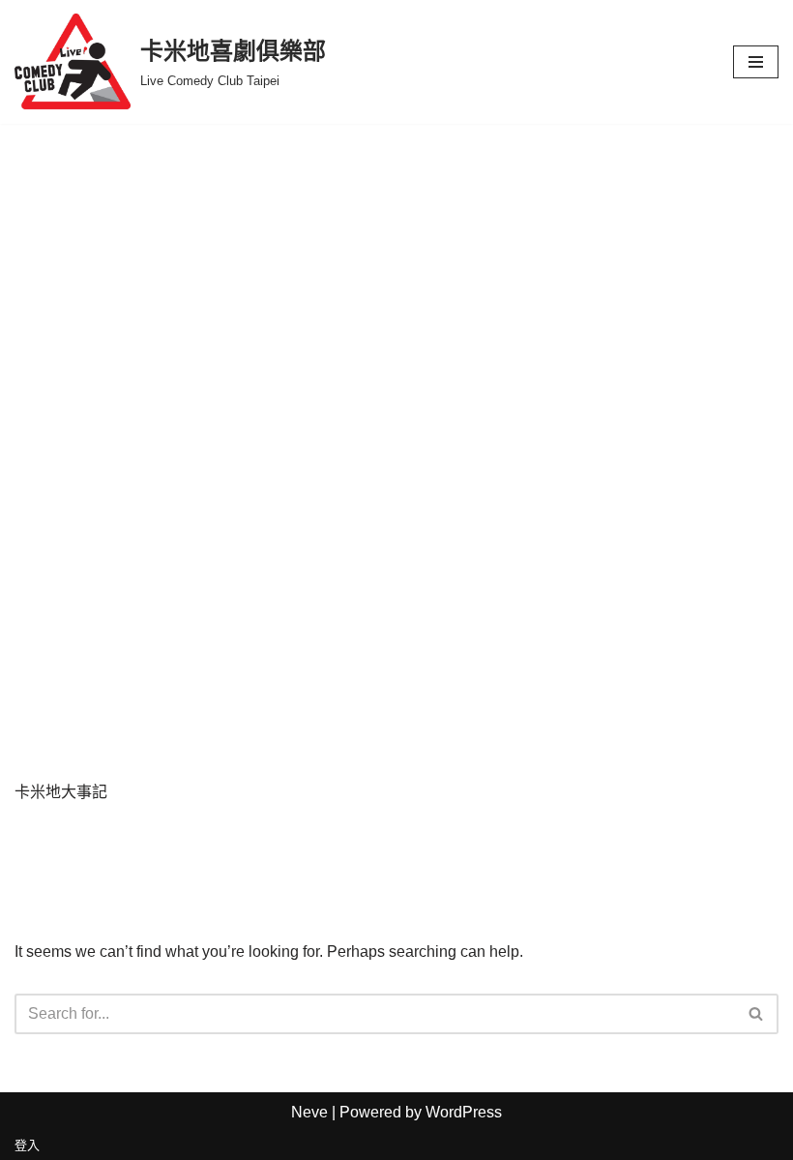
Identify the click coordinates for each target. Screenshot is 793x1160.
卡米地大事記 (61, 792)
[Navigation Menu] (755, 61)
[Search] (756, 1014)
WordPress (464, 1112)
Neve (309, 1112)
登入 (27, 1145)
